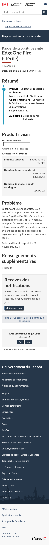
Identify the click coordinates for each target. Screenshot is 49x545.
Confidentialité (9, 533)
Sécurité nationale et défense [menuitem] (16, 442)
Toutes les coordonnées (14, 373)
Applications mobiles (12, 515)
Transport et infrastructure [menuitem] (15, 460)
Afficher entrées (14, 153)
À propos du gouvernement (15, 385)
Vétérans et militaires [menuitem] (12, 491)
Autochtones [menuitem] (8, 485)
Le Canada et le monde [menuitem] (13, 467)
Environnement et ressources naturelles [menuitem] (22, 436)
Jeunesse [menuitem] (6, 497)
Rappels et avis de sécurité (18, 26)
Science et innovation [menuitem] (12, 479)
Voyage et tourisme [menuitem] (11, 405)
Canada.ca (7, 21)
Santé (19, 21)
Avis (4, 527)
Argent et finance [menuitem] (10, 473)
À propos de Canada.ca (13, 521)
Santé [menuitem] (5, 424)
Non (28, 342)
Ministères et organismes (14, 379)
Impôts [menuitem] (5, 430)
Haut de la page (10, 536)
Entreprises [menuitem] (7, 411)
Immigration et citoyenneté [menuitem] (15, 399)
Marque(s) (10, 65)
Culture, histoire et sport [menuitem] (14, 448)
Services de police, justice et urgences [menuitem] (20, 454)
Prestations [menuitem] (7, 418)
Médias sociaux (9, 509)
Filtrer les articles (11, 140)
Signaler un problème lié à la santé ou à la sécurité (24, 319)
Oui (20, 342)
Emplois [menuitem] (6, 393)
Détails (8, 267)
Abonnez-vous (15, 308)
